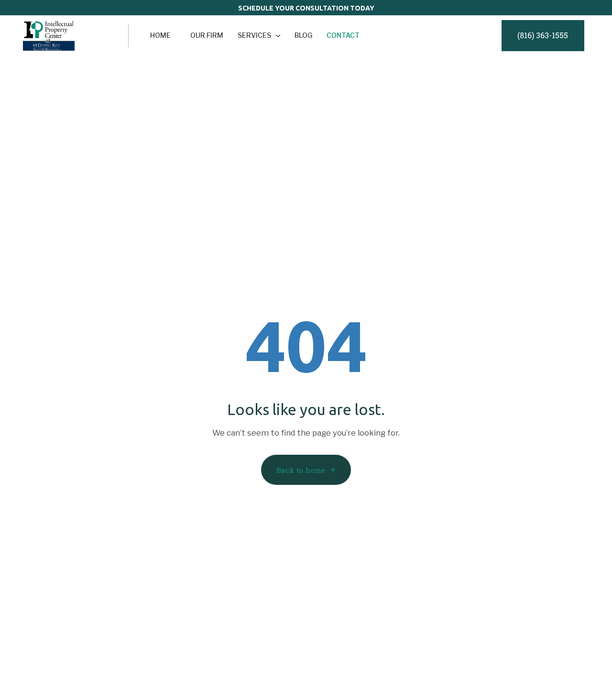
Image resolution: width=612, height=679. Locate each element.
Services (254, 35)
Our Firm (206, 35)
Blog (303, 35)
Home (160, 35)
